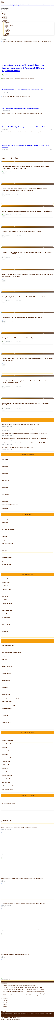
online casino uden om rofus (8, 750)
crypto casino (4, 536)
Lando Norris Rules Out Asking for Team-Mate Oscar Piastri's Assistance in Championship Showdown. (24, 381)
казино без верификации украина (9, 705)
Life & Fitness (9, 25)
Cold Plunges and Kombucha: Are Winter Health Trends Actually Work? (18, 447)
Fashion (5, 18)
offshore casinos (5, 533)
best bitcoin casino (6, 617)
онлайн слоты (5, 547)
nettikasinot (4, 550)
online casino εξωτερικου (7, 490)
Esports (5, 17)
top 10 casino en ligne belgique (8, 529)
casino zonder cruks (6, 778)
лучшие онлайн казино (7, 701)
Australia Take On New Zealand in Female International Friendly (21, 231)
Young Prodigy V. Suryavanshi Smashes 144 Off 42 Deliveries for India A (23, 297)
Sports (7, 31)
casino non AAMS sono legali (8, 800)
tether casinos (5, 620)
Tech (7, 33)
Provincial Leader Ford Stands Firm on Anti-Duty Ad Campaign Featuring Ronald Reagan (23, 991)
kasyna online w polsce (7, 771)
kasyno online (5, 684)
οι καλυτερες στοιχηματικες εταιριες (9, 736)
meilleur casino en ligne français (9, 785)
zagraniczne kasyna (6, 680)
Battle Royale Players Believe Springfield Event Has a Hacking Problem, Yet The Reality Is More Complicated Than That (25, 167)
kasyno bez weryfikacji (7, 775)
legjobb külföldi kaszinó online (8, 561)
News (7, 27)
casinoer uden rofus (6, 613)
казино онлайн (5, 578)
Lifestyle (8, 26)
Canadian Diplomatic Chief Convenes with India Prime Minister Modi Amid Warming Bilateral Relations (27, 359)
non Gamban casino (6, 807)
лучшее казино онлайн (7, 476)
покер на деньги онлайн (7, 543)
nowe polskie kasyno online (7, 649)
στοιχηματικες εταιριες (7, 592)
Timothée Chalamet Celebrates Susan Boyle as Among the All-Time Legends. (18, 429)
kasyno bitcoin (5, 768)
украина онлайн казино (7, 627)
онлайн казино (5, 508)
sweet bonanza (5, 687)
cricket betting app (6, 694)
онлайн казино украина (7, 719)
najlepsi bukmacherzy (6, 673)
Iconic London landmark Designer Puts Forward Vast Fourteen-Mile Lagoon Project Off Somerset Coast (24, 433)
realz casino (4, 677)
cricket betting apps (6, 761)
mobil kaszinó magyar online (8, 645)
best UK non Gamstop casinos (8, 803)
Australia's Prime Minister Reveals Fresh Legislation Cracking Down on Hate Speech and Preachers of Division (27, 253)
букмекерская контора (7, 708)
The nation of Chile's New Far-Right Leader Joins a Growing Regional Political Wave (22, 987)
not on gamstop (5, 459)
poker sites (4, 469)
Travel (7, 34)
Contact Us (6, 35)
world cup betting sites (7, 610)
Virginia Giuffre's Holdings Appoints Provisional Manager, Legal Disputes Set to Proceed (25, 404)
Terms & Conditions (11, 1019)
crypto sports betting (6, 589)
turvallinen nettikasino (7, 666)
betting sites (4, 540)
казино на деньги (6, 582)
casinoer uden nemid (6, 743)
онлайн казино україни (7, 606)
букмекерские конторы (7, 557)
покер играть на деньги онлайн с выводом (11, 652)
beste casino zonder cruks (7, 789)
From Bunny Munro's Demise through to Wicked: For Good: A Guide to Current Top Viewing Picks (23, 442)
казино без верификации (7, 663)
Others (7, 29)
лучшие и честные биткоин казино (10, 504)
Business (5, 16)
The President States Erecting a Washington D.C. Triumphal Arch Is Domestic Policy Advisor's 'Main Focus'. (25, 438)
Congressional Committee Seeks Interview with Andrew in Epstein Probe (24, 5)
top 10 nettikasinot (6, 494)
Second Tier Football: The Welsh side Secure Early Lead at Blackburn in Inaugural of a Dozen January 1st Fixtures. (27, 275)
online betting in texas (6, 519)
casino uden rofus (5, 480)
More (4, 21)
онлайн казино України (7, 603)
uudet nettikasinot (6, 624)
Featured (5, 20)
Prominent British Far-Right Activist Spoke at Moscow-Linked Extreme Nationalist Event (27, 127)
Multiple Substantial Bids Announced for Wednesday (17, 338)
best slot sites (4, 483)
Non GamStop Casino (6, 564)
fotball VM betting (6, 599)
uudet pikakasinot (6, 656)
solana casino (4, 526)
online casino (4, 659)
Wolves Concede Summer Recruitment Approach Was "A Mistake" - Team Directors (27, 211)
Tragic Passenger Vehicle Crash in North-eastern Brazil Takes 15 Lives (22, 89)
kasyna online (5, 691)
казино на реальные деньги (8, 740)
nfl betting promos (6, 726)
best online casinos (6, 497)
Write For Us (3, 1019)
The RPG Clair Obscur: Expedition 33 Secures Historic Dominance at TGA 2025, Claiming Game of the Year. (28, 993)
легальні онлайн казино (7, 554)
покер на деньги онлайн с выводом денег (11, 698)
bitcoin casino (5, 466)
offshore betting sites (6, 722)
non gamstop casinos (6, 462)
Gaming (8, 22)
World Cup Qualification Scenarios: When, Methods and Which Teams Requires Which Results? (25, 995)
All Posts (5, 14)
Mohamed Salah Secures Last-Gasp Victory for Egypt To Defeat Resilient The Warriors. (21, 424)
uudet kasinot (5, 596)
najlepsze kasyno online (7, 670)
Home (4, 13)
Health (7, 24)
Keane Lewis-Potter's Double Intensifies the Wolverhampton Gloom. (22, 317)
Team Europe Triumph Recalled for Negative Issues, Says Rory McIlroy (19, 985)
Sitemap (18, 1019)
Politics (8, 30)
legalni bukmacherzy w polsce (8, 764)
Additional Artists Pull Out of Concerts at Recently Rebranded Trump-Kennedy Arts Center (24, 989)
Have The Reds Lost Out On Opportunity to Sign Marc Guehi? (20, 108)
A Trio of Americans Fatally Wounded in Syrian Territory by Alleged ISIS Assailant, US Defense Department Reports (23, 68)
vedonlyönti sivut (5, 585)
